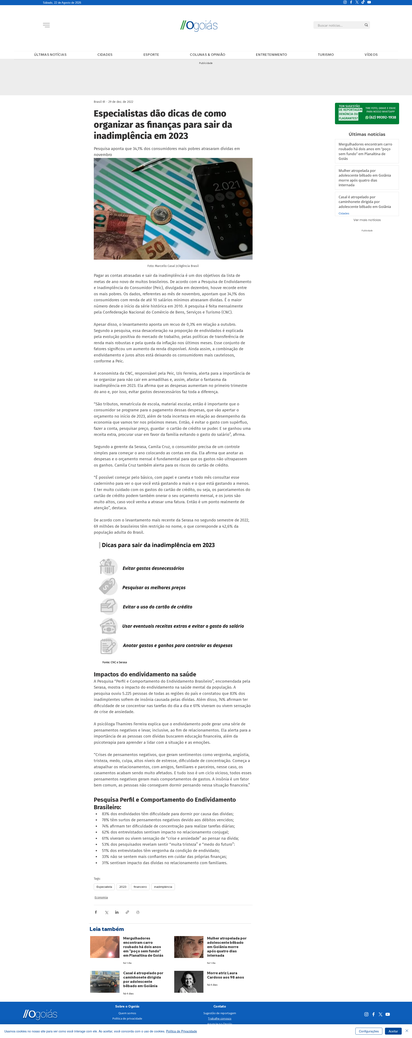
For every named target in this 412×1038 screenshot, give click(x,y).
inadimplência (163, 886)
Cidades (344, 213)
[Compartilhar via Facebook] (96, 912)
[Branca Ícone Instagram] (345, 2)
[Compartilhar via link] (127, 912)
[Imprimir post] (138, 912)
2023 (122, 886)
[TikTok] (363, 2)
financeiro (140, 886)
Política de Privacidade (181, 1031)
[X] (357, 2)
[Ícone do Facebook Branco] (351, 2)
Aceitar (393, 1031)
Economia (101, 897)
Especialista (104, 886)
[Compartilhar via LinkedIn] (117, 912)
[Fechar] (406, 1031)
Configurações (369, 1031)
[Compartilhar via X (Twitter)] (106, 912)
